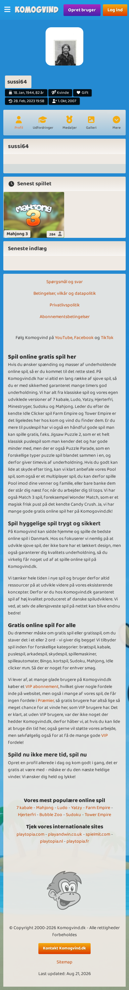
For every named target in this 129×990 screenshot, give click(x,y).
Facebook (84, 337)
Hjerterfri (27, 814)
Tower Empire (98, 814)
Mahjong (45, 807)
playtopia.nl (51, 841)
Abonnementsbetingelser (65, 316)
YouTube (63, 337)
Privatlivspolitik (65, 305)
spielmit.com (98, 834)
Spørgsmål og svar (64, 281)
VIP (104, 735)
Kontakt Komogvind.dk (64, 948)
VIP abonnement (42, 686)
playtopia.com (30, 834)
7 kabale (24, 807)
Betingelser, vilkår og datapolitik (64, 293)
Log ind (115, 10)
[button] (116, 123)
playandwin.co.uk (65, 834)
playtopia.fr (77, 841)
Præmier (46, 700)
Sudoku (73, 814)
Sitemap (64, 962)
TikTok (107, 337)
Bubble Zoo (50, 814)
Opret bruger (82, 10)
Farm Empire (98, 807)
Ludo (62, 807)
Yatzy (76, 807)
